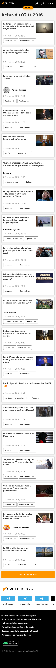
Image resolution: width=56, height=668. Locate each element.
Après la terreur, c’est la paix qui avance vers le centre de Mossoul (18, 408)
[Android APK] (10, 643)
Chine (36, 565)
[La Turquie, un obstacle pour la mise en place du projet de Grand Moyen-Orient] (44, 28)
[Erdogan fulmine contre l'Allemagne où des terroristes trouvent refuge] (44, 114)
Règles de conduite (10, 631)
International (25, 41)
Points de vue (24, 101)
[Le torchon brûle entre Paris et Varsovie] (44, 80)
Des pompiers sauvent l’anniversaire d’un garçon (15, 137)
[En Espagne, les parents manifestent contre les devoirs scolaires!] (44, 335)
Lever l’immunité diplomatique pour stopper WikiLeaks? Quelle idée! (18, 250)
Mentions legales (28, 615)
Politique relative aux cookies (14, 623)
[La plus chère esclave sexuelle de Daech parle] (44, 437)
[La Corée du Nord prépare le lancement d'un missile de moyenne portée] (44, 221)
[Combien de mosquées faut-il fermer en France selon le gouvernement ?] (44, 491)
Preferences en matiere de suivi (16, 635)
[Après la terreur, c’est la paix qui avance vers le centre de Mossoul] (44, 411)
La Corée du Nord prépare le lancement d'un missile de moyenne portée (16, 220)
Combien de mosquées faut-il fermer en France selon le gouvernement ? (17, 488)
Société (7, 153)
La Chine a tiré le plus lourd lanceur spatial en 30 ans (16, 549)
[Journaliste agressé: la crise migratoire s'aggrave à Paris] (44, 54)
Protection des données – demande (17, 627)
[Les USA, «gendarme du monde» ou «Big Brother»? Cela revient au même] (44, 361)
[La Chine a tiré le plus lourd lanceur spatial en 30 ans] (44, 552)
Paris (35, 67)
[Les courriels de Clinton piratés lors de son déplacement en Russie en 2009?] (44, 518)
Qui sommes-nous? (10, 615)
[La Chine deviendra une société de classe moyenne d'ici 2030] (44, 304)
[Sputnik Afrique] (8, 4)
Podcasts (35, 398)
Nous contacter (8, 619)
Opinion (8, 101)
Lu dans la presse (11, 182)
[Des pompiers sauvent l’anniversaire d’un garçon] (44, 140)
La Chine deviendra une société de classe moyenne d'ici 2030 (17, 301)
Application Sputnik (29, 631)
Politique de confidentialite (29, 619)
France (22, 67)
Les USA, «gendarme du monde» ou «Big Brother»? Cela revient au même (18, 359)
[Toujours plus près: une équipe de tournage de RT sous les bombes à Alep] (44, 464)
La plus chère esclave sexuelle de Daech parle (18, 434)
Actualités (8, 41)
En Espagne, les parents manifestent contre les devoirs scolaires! (17, 333)
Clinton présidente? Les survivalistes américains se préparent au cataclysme (23, 164)
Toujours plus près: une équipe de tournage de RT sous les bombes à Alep (18, 462)
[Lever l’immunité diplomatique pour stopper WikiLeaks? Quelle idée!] (44, 252)
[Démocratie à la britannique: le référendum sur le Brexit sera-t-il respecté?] (44, 278)
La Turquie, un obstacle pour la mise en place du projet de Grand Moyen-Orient (18, 26)
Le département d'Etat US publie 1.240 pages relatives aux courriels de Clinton (18, 194)
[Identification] (37, 3)
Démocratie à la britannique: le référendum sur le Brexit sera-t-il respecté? (18, 276)
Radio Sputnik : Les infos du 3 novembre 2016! (27, 383)
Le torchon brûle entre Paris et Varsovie (17, 77)
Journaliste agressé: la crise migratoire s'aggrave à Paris (16, 51)
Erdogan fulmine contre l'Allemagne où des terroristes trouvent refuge (17, 112)
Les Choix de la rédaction (14, 398)
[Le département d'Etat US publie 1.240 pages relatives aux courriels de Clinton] (44, 195)
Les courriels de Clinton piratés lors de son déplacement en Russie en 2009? (17, 516)
